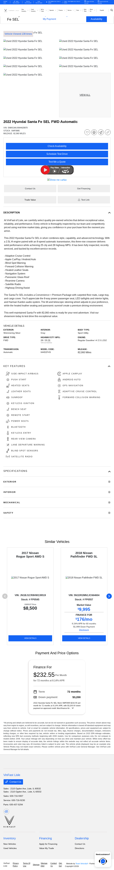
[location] (46, 2)
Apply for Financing (48, 844)
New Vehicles (9, 844)
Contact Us (15, 782)
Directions (79, 848)
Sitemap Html (44, 864)
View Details (30, 638)
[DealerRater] (6, 811)
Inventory (9, 838)
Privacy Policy (16, 864)
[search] (112, 10)
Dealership (82, 838)
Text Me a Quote (57, 162)
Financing (45, 838)
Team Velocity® (82, 864)
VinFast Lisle (6, 864)
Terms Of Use (26, 864)
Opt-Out (60, 864)
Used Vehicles (10, 848)
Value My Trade (46, 848)
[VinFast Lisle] (11, 10)
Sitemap (36, 865)
